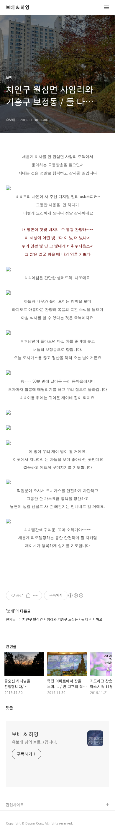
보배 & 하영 (17, 7)
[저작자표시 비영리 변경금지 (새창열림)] (75, 595)
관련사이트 (15, 804)
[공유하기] (28, 595)
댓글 (9, 707)
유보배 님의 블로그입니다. (34, 742)
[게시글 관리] (35, 595)
